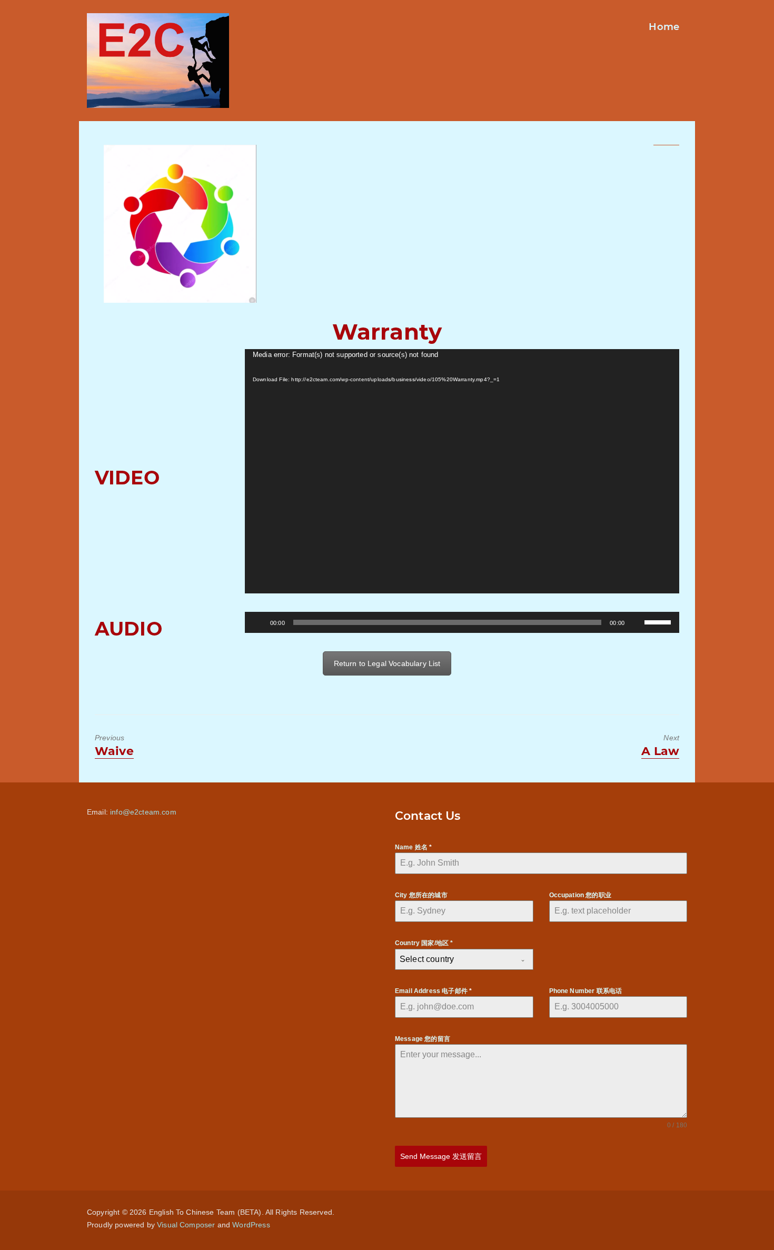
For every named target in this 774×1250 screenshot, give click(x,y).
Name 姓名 (413, 847)
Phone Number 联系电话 (585, 991)
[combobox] (464, 959)
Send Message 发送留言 (441, 1156)
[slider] (659, 621)
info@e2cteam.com (143, 812)
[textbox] (454, 959)
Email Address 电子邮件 (433, 991)
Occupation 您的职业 (580, 895)
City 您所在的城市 (421, 895)
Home (664, 27)
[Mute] (636, 622)
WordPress (251, 1225)
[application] (462, 471)
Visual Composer (186, 1225)
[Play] (258, 622)
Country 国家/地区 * (424, 943)
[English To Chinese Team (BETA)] (180, 224)
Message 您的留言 (422, 1039)
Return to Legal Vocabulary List (387, 663)
